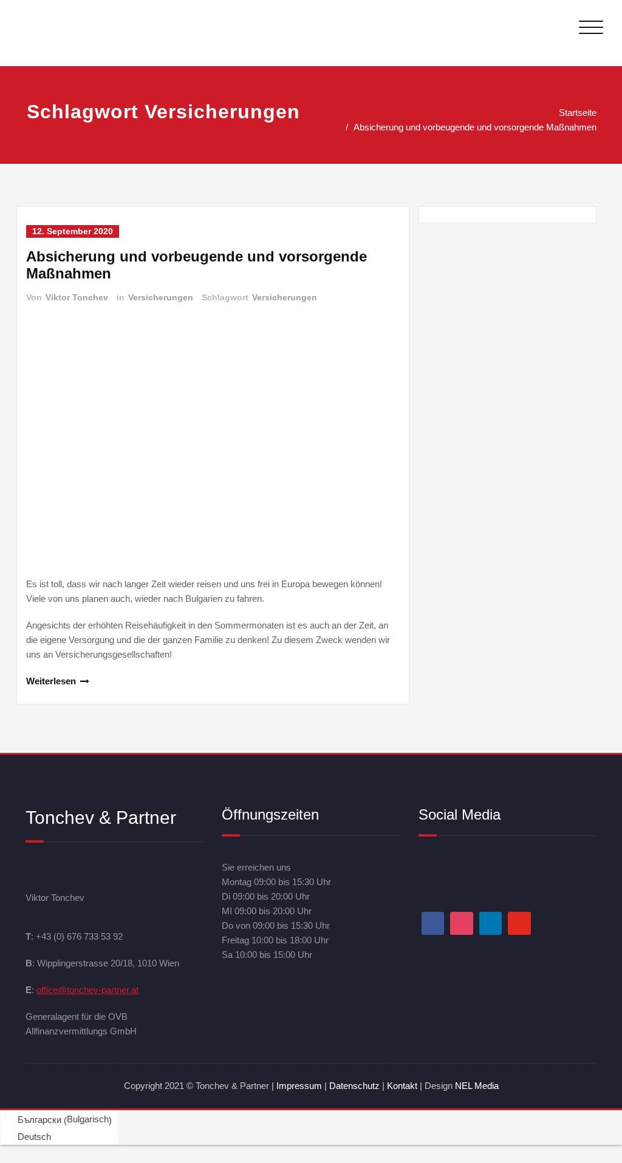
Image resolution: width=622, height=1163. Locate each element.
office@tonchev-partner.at (87, 990)
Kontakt (402, 1085)
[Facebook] (433, 923)
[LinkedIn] (490, 923)
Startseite (577, 112)
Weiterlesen (51, 681)
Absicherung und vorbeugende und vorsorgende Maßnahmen (475, 127)
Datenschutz (355, 1085)
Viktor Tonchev (77, 297)
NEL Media (477, 1085)
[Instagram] (461, 923)
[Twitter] (519, 923)
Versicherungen (160, 297)
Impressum (299, 1085)
